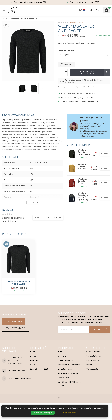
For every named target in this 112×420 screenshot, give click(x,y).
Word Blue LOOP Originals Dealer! (69, 383)
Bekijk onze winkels (15, 328)
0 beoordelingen (76, 22)
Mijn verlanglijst (93, 360)
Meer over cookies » (67, 412)
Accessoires (35, 360)
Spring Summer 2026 (39, 369)
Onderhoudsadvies (66, 360)
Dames (33, 356)
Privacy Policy (64, 377)
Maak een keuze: (67, 50)
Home (4, 18)
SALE (32, 364)
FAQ (60, 351)
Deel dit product (90, 87)
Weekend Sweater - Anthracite (24, 18)
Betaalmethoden (65, 369)
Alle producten (92, 369)
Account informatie (94, 351)
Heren (32, 351)
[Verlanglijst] (97, 10)
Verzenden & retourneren (69, 364)
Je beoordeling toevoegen (48, 217)
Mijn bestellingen (93, 356)
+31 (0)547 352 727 (91, 133)
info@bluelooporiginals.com (93, 131)
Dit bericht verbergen (43, 412)
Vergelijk (90, 364)
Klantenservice (14, 321)
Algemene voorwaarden (68, 373)
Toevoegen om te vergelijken (69, 87)
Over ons (62, 356)
